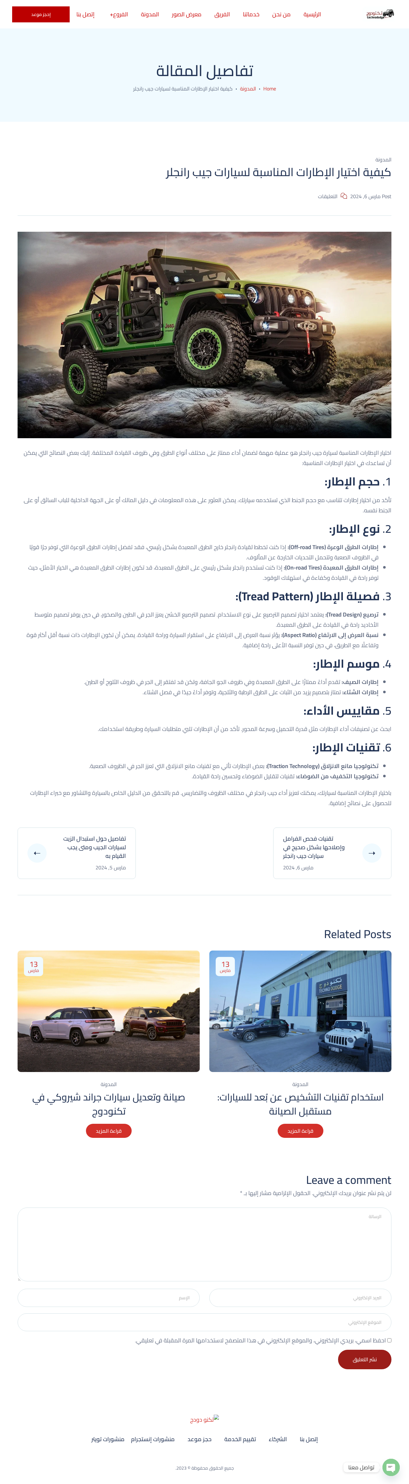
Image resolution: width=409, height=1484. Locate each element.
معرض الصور (187, 14)
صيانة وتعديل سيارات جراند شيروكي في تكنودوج (108, 1104)
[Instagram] (213, 1457)
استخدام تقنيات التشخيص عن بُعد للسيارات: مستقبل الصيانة (300, 1104)
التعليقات (327, 196)
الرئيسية (312, 14)
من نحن (281, 14)
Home (269, 88)
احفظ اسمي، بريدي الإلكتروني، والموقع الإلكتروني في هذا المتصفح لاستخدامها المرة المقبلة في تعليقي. (260, 1340)
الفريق (222, 14)
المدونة (150, 14)
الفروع (120, 14)
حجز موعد (200, 1439)
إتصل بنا (309, 1439)
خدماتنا (251, 14)
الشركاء (278, 1439)
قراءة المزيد (109, 1131)
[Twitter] (196, 1457)
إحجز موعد (41, 14)
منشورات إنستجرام (153, 1439)
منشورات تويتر (108, 1439)
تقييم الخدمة (240, 1439)
